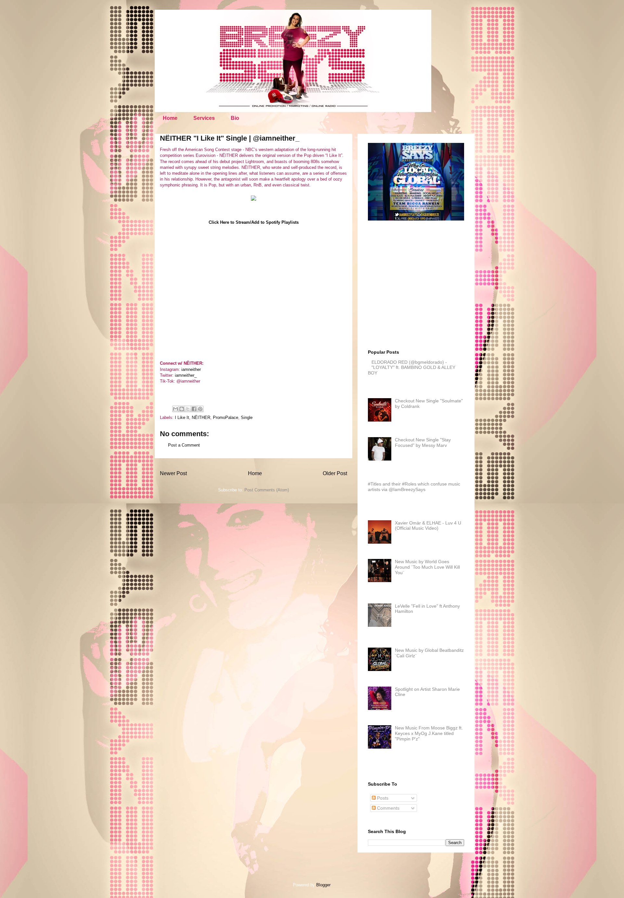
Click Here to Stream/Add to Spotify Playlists (254, 222)
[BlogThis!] (181, 409)
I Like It (182, 417)
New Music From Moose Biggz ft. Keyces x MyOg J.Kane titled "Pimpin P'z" (429, 733)
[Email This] (175, 409)
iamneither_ (186, 375)
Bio (235, 118)
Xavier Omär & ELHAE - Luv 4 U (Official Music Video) (428, 525)
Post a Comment (184, 445)
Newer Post (173, 473)
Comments (387, 808)
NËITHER (201, 417)
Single (247, 417)
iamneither (191, 369)
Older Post (335, 473)
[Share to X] (188, 409)
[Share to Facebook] (194, 409)
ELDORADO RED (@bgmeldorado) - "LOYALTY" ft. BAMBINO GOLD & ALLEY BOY (411, 368)
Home (170, 118)
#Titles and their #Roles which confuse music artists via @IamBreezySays (414, 486)
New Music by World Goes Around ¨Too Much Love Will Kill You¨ (427, 567)
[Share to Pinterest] (200, 409)
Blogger (323, 884)
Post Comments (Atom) (266, 489)
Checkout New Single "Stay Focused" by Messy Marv (423, 442)
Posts (382, 798)
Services (204, 118)
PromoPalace (225, 417)
